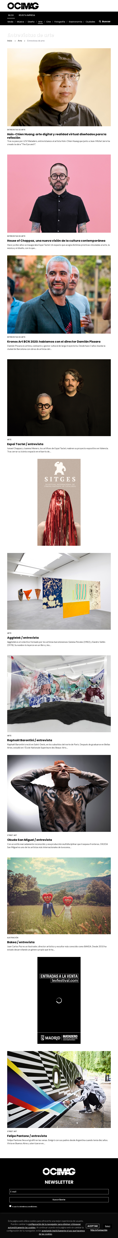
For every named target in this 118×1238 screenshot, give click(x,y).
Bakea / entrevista (21, 942)
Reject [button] (107, 1226)
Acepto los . (24, 1206)
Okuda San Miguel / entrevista (29, 840)
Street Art (12, 835)
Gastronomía (75, 21)
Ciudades (90, 21)
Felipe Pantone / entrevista (27, 1136)
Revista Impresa (27, 15)
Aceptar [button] (92, 1226)
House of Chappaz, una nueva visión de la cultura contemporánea (56, 240)
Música (20, 21)
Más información (99, 1230)
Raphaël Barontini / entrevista (29, 740)
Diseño (31, 21)
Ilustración (12, 937)
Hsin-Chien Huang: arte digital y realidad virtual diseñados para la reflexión (56, 135)
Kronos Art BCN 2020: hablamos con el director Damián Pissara (53, 341)
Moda (10, 21)
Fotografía (60, 21)
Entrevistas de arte (16, 129)
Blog (11, 15)
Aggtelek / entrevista (23, 637)
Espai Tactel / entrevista (25, 444)
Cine (48, 21)
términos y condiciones (28, 1206)
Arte (40, 21)
